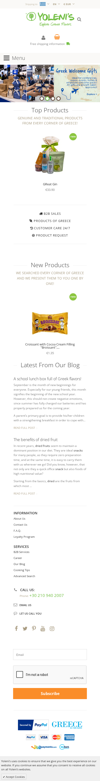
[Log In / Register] (43, 37)
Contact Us (20, 524)
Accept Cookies (15, 777)
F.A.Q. (17, 530)
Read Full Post (24, 428)
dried (50, 481)
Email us (25, 605)
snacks (78, 450)
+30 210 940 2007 (46, 595)
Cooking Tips (22, 570)
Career (18, 558)
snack (59, 469)
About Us (19, 518)
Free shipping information (48, 44)
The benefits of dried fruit (36, 439)
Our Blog (19, 564)
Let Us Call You (30, 613)
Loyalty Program (24, 536)
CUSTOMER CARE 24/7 (52, 228)
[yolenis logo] (50, 14)
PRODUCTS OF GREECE (52, 221)
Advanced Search (24, 576)
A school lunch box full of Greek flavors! (47, 378)
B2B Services (21, 552)
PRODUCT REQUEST (52, 235)
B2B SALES (52, 213)
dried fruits (42, 446)
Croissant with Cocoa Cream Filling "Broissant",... (50, 346)
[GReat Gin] (50, 154)
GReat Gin (50, 184)
